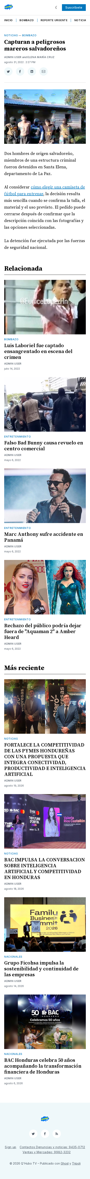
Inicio (8, 20)
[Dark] (57, 7)
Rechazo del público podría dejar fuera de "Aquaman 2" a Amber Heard (42, 632)
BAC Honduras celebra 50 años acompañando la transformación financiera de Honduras (42, 1066)
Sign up (10, 1147)
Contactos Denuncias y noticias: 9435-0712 (52, 1147)
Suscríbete (73, 7)
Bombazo (26, 20)
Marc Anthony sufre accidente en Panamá (43, 537)
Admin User (13, 57)
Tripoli (76, 1163)
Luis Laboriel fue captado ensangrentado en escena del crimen (38, 352)
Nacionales (13, 956)
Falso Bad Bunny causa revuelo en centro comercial (43, 446)
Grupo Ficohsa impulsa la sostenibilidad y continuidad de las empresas (41, 969)
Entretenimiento (17, 436)
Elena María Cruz (41, 57)
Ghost (65, 1163)
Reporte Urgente (54, 20)
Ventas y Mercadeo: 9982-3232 (47, 1152)
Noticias (81, 20)
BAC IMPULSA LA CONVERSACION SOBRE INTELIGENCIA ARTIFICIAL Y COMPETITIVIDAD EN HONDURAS (44, 869)
